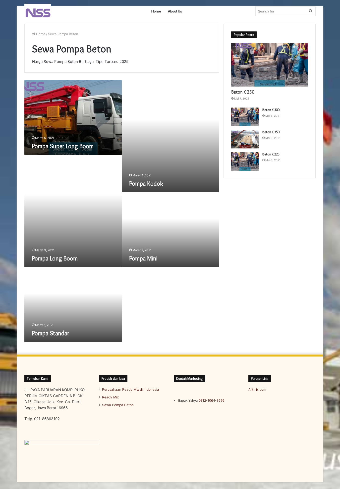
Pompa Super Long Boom (63, 146)
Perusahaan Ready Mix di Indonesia (130, 389)
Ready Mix (110, 397)
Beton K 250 (242, 92)
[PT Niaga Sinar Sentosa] (37, 11)
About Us (175, 11)
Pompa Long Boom (55, 258)
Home (156, 11)
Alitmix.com (257, 389)
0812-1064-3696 (212, 400)
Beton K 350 (271, 132)
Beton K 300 (271, 110)
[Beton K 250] (269, 65)
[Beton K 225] (245, 161)
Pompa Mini (143, 258)
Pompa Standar (50, 333)
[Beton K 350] (245, 139)
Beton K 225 (271, 154)
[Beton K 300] (245, 117)
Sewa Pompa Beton (118, 405)
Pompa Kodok (146, 183)
